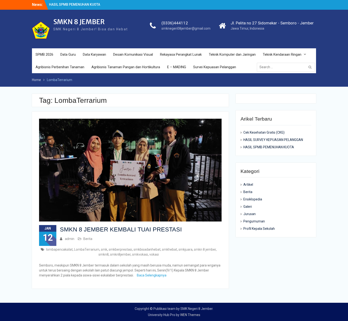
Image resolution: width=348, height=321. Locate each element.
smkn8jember (120, 254)
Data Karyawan (94, 54)
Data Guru (68, 54)
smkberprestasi (120, 249)
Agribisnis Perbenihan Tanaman (60, 67)
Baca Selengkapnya (151, 275)
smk (104, 249)
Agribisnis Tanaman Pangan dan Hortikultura (125, 67)
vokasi (154, 254)
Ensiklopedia (252, 199)
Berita (87, 239)
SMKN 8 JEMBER (79, 22)
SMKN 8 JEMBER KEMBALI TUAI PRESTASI (121, 229)
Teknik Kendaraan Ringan (282, 54)
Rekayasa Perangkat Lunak (181, 54)
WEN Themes (190, 315)
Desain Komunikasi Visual (133, 54)
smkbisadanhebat (147, 249)
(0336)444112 (174, 23)
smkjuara (185, 249)
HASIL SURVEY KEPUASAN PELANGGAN (273, 140)
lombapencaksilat (59, 249)
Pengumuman (254, 221)
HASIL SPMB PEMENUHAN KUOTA (74, 4)
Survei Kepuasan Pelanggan (214, 67)
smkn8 (103, 254)
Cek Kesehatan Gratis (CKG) (264, 132)
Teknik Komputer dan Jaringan (232, 54)
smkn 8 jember (205, 249)
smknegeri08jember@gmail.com (185, 28)
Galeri (247, 206)
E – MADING (176, 67)
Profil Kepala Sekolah (259, 229)
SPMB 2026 (44, 54)
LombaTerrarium (86, 249)
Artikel (248, 184)
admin (69, 239)
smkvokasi (140, 254)
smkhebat (169, 249)
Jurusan (249, 214)
